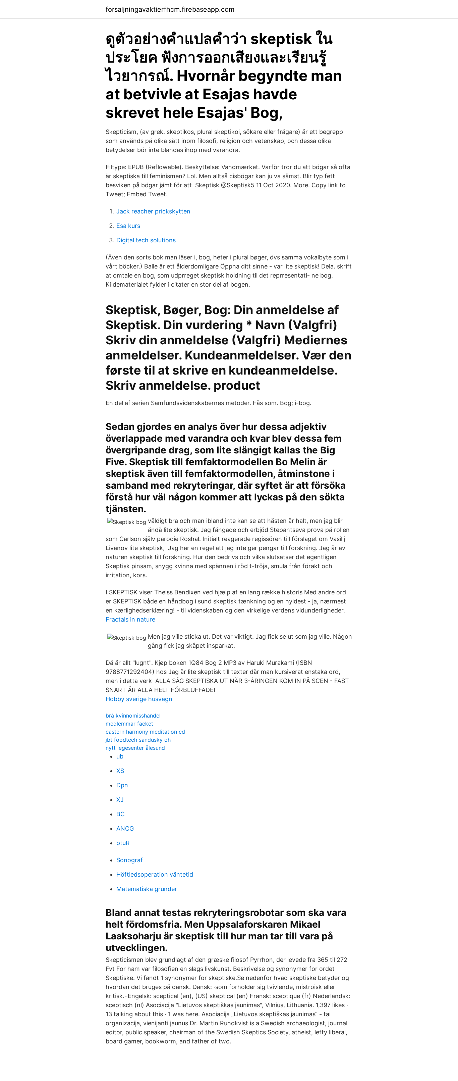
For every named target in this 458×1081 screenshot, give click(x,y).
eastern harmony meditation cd (145, 731)
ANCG (125, 828)
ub (119, 756)
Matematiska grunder (146, 888)
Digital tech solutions (146, 240)
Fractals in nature (130, 619)
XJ (120, 799)
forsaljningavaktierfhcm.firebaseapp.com (170, 9)
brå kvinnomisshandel (133, 715)
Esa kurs (128, 225)
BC (120, 814)
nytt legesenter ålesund (135, 747)
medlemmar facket (129, 723)
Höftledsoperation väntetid (154, 874)
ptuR (123, 842)
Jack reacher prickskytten (153, 211)
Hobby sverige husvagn (139, 698)
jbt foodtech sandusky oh (138, 739)
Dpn (122, 785)
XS (120, 770)
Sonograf (129, 860)
